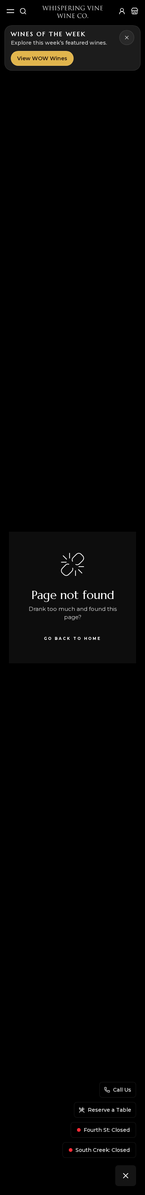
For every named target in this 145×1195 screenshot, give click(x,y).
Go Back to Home (72, 638)
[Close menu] (125, 1175)
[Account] (122, 11)
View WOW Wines (42, 58)
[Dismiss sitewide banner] (126, 37)
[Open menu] (10, 11)
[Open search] (23, 11)
